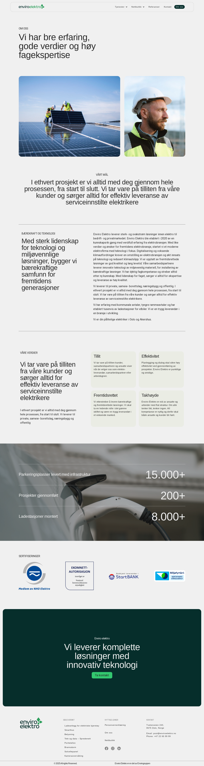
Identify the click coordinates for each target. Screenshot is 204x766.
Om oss (108, 733)
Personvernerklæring (115, 725)
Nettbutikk (110, 740)
